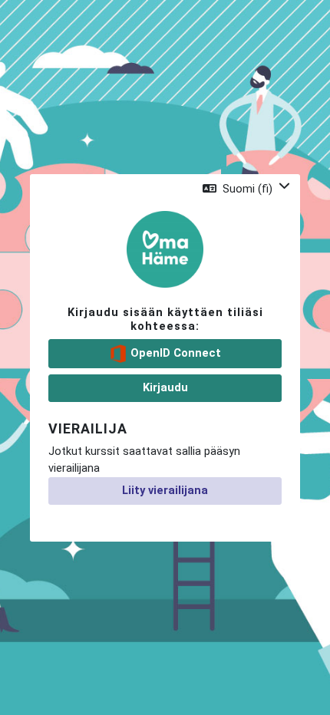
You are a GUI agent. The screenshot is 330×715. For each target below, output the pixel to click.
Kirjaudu (165, 387)
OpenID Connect (174, 353)
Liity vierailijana (165, 490)
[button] (246, 188)
